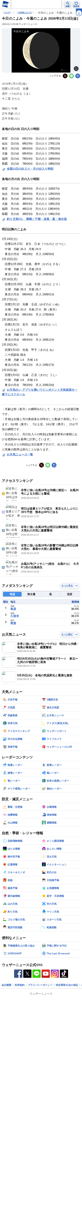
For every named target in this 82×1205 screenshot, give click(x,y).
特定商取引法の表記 (67, 985)
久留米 (14, 615)
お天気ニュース (25, 13)
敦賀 (13, 623)
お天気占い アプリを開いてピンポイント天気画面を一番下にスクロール (39, 392)
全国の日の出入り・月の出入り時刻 (30, 168)
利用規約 (20, 985)
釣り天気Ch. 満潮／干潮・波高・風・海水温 (37, 219)
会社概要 (6, 985)
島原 (13, 608)
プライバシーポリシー (40, 985)
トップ (7, 13)
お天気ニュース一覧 (20, 454)
